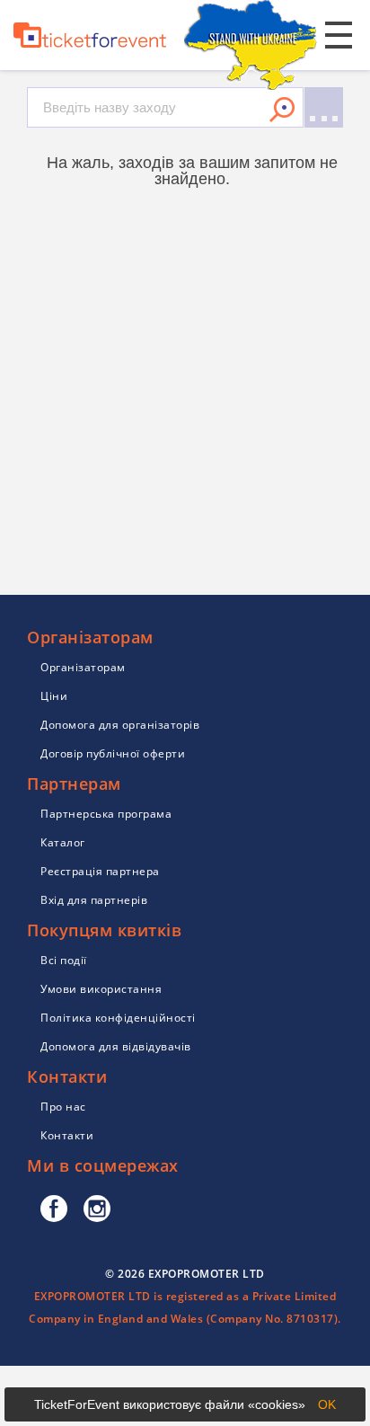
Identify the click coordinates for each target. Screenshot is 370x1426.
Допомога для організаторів (119, 724)
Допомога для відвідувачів (115, 1046)
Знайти (282, 109)
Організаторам (83, 667)
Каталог (62, 842)
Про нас (63, 1106)
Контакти (66, 1135)
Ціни (53, 696)
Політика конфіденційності (118, 1017)
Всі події (63, 960)
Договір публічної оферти (112, 753)
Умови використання (101, 988)
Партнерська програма (106, 813)
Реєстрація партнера (100, 871)
